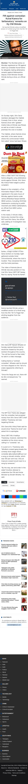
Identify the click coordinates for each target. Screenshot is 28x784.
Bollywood (5, 716)
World (4, 672)
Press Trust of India (13, 33)
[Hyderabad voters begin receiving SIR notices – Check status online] (24, 600)
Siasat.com (10, 12)
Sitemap (14, 775)
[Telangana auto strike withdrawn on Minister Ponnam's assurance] (24, 569)
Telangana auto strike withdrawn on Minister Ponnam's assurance (8, 569)
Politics (4, 669)
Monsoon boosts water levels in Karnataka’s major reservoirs (10, 577)
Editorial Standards (13, 768)
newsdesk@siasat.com (14, 625)
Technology (5, 699)
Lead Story (5, 485)
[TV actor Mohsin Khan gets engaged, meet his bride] (24, 608)
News (16, 12)
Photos (4, 687)
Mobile (4, 697)
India (17, 8)
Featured (5, 662)
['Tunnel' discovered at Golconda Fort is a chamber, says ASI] (24, 592)
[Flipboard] (20, 491)
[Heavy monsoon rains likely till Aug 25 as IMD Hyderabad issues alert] (24, 561)
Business (4, 754)
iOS (15, 506)
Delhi (3, 667)
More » (14, 530)
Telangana (11, 8)
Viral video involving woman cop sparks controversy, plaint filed (11, 584)
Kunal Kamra (20, 482)
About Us (4, 768)
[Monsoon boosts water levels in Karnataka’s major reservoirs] (24, 577)
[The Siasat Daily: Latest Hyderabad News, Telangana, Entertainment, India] (14, 3)
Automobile (5, 759)
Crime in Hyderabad (8, 707)
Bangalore (5, 746)
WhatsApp (18, 501)
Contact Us (23, 768)
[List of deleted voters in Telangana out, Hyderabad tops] (24, 554)
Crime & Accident (7, 709)
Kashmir (4, 677)
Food (3, 731)
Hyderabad (4, 8)
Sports (4, 722)
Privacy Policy (7, 773)
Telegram (4, 502)
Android (8, 506)
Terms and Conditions (18, 773)
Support (20, 770)
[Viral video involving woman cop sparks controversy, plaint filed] (24, 585)
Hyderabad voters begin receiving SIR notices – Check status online (10, 600)
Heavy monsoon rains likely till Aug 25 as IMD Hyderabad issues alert (10, 561)
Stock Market (6, 756)
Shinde (12, 485)
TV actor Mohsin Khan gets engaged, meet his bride (9, 608)
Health (4, 729)
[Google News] (7, 491)
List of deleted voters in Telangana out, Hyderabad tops (10, 553)
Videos (4, 690)
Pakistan (4, 675)
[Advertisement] (14, 97)
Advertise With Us (11, 770)
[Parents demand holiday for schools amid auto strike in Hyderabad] (24, 546)
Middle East (23, 8)
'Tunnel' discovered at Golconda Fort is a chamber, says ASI (10, 592)
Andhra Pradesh (7, 741)
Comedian (11, 482)
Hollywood (5, 719)
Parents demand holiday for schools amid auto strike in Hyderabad (9, 546)
